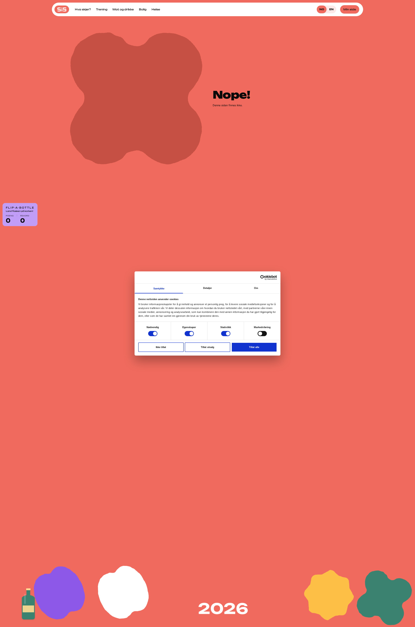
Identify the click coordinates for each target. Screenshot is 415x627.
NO (321, 9)
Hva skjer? (83, 9)
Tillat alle (254, 347)
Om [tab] (256, 288)
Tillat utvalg (207, 347)
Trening (101, 9)
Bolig (142, 9)
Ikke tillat (161, 347)
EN (331, 9)
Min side (349, 9)
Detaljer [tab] (207, 288)
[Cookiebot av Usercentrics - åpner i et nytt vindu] (263, 277)
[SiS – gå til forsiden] (61, 9)
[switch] (189, 333)
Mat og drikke (123, 9)
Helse (156, 9)
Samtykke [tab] (159, 288)
